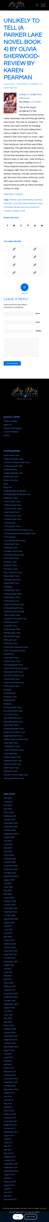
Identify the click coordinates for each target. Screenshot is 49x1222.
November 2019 (10, 1040)
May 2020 (8, 1018)
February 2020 (10, 1029)
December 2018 (11, 1079)
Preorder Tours (10, 697)
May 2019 (8, 1061)
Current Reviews (11, 432)
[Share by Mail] (41, 225)
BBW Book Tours (11, 477)
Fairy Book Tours (11, 569)
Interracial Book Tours (13, 608)
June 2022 (17, 203)
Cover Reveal (9, 537)
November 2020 (10, 997)
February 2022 (10, 944)
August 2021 (9, 965)
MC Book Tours (10, 626)
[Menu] (41, 5)
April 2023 (8, 894)
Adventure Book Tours (13, 459)
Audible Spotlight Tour (13, 473)
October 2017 (10, 1128)
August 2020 (9, 1008)
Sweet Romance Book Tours (16, 739)
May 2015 (8, 1192)
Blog (6, 484)
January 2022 (9, 947)
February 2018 (10, 1114)
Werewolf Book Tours (13, 761)
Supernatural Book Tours (14, 732)
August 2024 (9, 837)
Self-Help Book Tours (13, 718)
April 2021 (8, 979)
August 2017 (9, 1136)
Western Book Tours (12, 764)
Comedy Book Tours (12, 519)
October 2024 (10, 830)
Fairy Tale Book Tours (13, 573)
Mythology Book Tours (13, 665)
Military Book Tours (12, 636)
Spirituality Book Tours (13, 722)
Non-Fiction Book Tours (14, 675)
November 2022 (10, 912)
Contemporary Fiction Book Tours (18, 530)
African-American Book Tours (17, 462)
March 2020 (9, 1025)
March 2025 (9, 812)
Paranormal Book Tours (14, 683)
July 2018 (8, 1096)
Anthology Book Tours (13, 466)
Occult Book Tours (11, 679)
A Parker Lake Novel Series (21, 200)
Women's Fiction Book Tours (16, 775)
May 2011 (8, 1196)
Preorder (7, 690)
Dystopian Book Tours (13, 551)
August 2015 (9, 1185)
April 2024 (8, 852)
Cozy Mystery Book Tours (14, 541)
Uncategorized (10, 754)
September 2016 (11, 1171)
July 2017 (8, 1139)
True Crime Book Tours (13, 750)
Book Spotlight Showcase (15, 491)
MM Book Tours (10, 640)
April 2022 (8, 937)
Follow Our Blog (10, 421)
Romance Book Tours (13, 711)
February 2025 (10, 816)
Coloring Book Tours (12, 516)
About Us (7, 425)
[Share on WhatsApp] (21, 225)
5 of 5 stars (35, 102)
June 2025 (8, 802)
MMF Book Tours (11, 644)
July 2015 (8, 1189)
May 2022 (8, 933)
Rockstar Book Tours (12, 707)
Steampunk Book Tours (14, 729)
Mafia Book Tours (11, 622)
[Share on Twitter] (14, 225)
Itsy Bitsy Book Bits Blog (14, 612)
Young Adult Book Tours (14, 778)
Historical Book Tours (13, 594)
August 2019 (9, 1050)
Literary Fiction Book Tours (15, 619)
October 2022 (10, 915)
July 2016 (8, 1178)
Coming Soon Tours (12, 526)
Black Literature (11, 480)
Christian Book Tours (13, 509)
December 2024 (11, 823)
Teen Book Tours (11, 743)
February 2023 (10, 901)
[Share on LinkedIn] (34, 225)
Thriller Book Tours (12, 746)
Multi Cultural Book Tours (14, 651)
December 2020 (11, 994)
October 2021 (10, 958)
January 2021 (9, 990)
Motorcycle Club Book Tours (16, 647)
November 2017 (10, 1125)
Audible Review (10, 470)
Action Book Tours (11, 455)
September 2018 (11, 1089)
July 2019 (8, 1054)
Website (38, 331)
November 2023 (10, 869)
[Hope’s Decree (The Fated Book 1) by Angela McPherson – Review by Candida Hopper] (35, 257)
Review (17, 207)
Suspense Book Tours (13, 736)
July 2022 (8, 926)
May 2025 (8, 805)
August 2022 (9, 923)
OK (18, 1217)
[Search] (35, 5)
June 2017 (8, 1143)
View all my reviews (13, 194)
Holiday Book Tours (12, 597)
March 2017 (9, 1153)
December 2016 (11, 1164)
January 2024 (9, 862)
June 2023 (8, 887)
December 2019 (11, 1036)
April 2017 (8, 1150)
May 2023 (8, 891)
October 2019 (10, 1043)
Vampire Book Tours (12, 757)
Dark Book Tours (11, 548)
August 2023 (9, 880)
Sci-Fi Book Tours (11, 715)
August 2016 (9, 1175)
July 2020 (8, 1011)
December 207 (10, 1199)
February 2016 (10, 1182)
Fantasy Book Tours (12, 580)
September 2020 (11, 1004)
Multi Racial (9, 654)
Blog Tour (8, 487)
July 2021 (8, 969)
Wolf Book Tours (11, 771)
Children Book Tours (12, 505)
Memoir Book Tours (12, 629)
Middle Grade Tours (12, 633)
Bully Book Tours (11, 498)
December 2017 (11, 1121)
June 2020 (8, 1015)
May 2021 (8, 976)
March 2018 (9, 1111)
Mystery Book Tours (12, 661)
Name (38, 315)
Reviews (34, 84)
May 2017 (8, 1146)
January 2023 (9, 905)
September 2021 (11, 962)
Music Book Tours (11, 658)
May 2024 (8, 848)
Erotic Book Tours (11, 558)
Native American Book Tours (16, 668)
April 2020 (8, 1022)
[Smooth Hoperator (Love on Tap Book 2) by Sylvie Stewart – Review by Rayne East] (14, 273)
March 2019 (9, 1068)
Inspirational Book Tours (14, 604)
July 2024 (8, 841)
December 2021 (11, 951)
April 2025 (8, 809)
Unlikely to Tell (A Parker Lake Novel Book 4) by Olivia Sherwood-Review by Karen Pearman (23, 49)
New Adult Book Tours (13, 672)
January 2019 (9, 1075)
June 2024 (8, 844)
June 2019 (8, 1057)
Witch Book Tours (11, 768)
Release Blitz (9, 700)
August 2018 (9, 1093)
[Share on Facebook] (7, 225)
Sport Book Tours (11, 725)
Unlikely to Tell (26, 94)
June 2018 (8, 1100)
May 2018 (8, 1104)
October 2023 (10, 873)
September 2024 (11, 834)
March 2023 (9, 898)
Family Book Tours (11, 576)
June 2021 (8, 972)
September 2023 (11, 876)
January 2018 (9, 1118)
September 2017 (11, 1132)
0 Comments (21, 84)
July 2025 (8, 798)
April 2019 (8, 1065)
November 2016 (10, 1167)
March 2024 (9, 855)
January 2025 (9, 820)
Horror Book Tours (11, 601)
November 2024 (10, 827)
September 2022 (11, 919)
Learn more (30, 1217)
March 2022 (9, 940)
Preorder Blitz (10, 693)
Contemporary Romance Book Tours (19, 533)
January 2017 (9, 1160)
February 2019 (10, 1072)
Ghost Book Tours (11, 583)
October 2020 (10, 1001)
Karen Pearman (10, 88)
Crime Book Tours (11, 544)
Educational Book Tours (14, 555)
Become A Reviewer (12, 428)
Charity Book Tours (12, 502)
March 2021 (9, 983)
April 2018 (8, 1107)
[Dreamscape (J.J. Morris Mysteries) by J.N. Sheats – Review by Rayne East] (14, 257)
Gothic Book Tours (11, 590)
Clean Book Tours (11, 512)
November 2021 (10, 954)
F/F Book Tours (10, 562)
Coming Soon (9, 523)
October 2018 (10, 1086)
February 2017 (10, 1157)
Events (7, 435)
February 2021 (10, 986)
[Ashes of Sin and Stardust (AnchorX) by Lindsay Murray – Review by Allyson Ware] (35, 265)
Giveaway (8, 587)
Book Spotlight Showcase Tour (17, 494)
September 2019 (11, 1047)
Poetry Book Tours (11, 686)
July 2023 (8, 883)
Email (38, 323)
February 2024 (10, 859)
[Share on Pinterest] (28, 225)
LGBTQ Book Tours (12, 615)
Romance (25, 207)
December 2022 (11, 908)
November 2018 (10, 1082)
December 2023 (11, 866)
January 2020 (9, 1033)
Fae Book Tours (10, 565)
